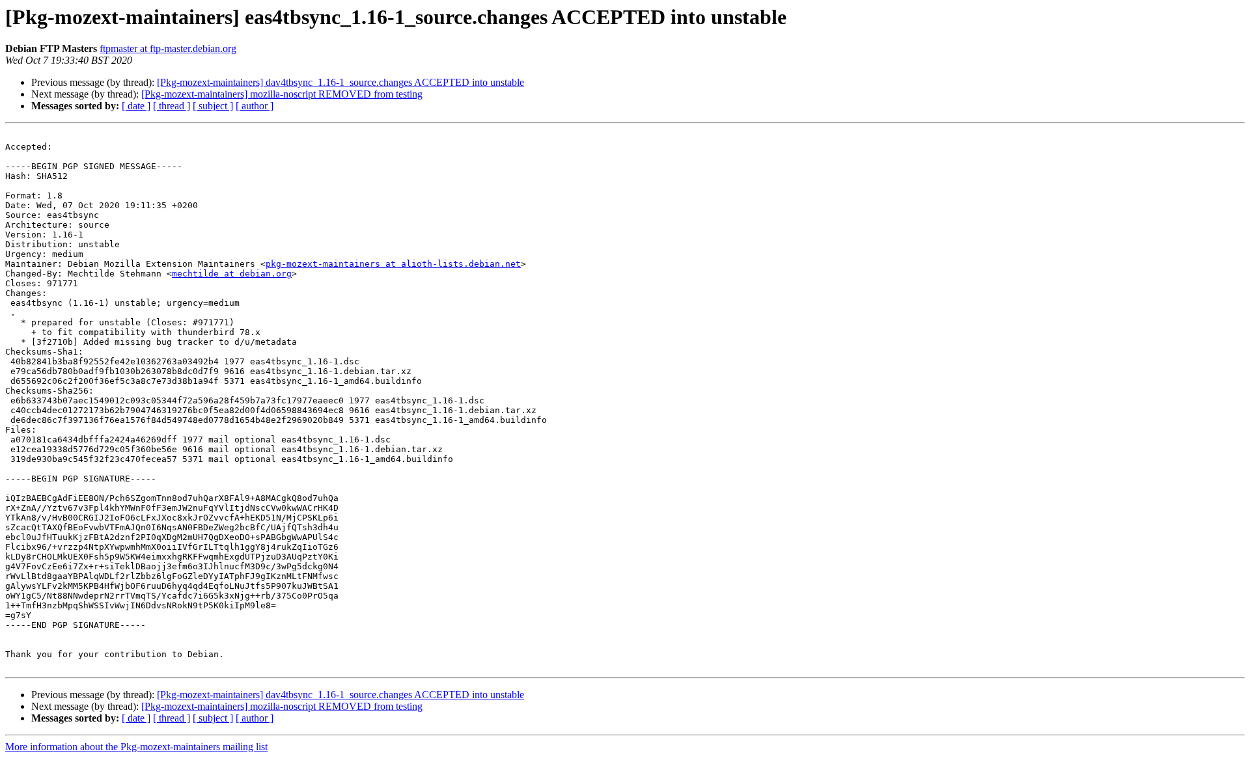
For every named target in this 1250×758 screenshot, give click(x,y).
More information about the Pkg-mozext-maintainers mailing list (136, 746)
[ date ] (136, 105)
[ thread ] (171, 105)
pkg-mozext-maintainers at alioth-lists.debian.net (393, 264)
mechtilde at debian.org (232, 273)
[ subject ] (213, 105)
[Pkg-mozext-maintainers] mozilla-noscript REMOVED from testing (282, 94)
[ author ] (254, 105)
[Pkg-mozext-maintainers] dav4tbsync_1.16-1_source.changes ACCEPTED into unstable (340, 82)
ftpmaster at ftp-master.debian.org (168, 48)
